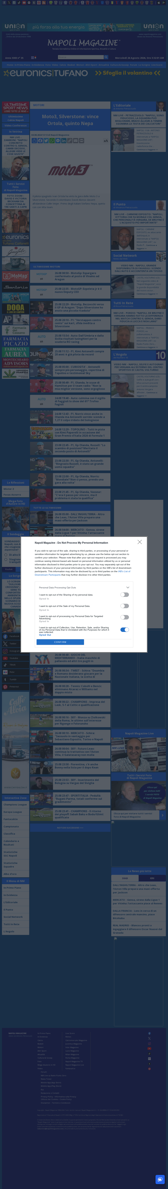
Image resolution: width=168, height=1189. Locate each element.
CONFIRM (60, 642)
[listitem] (84, 587)
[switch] (124, 594)
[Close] (141, 543)
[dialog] (84, 594)
